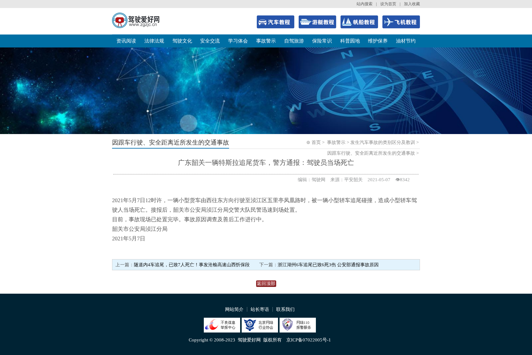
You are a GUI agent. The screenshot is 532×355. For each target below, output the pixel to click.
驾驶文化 (182, 40)
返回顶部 (266, 283)
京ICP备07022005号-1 (308, 339)
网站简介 (234, 309)
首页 (316, 142)
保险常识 (322, 40)
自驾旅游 (294, 40)
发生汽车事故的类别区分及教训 (382, 142)
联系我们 (285, 309)
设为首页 (388, 4)
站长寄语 (260, 309)
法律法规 (154, 40)
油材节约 (406, 40)
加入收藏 (412, 4)
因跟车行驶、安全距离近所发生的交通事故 (371, 153)
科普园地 (350, 40)
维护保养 (378, 40)
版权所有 (272, 339)
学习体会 (238, 40)
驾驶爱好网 (249, 339)
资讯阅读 (126, 40)
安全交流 (210, 40)
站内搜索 (365, 4)
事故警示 (266, 40)
